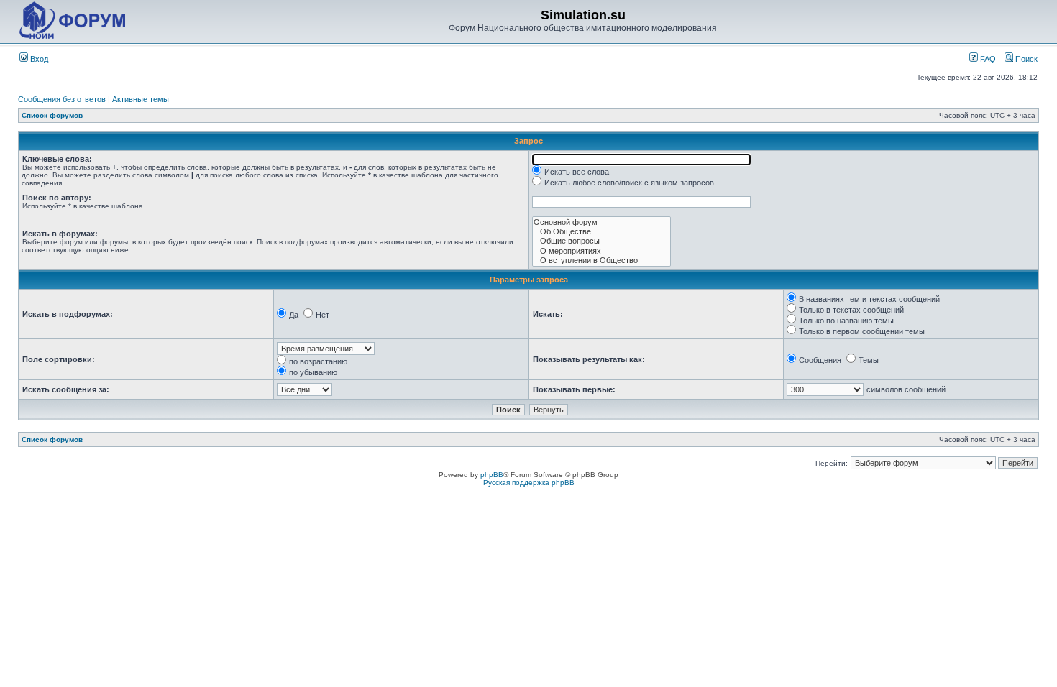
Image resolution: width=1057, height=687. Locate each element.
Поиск (1025, 59)
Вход (38, 59)
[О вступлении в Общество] (601, 260)
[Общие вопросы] (601, 241)
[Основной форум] (601, 222)
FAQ (987, 59)
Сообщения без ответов (62, 99)
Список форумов (52, 115)
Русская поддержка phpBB (529, 483)
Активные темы (140, 99)
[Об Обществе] (601, 231)
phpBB (491, 475)
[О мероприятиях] (601, 251)
